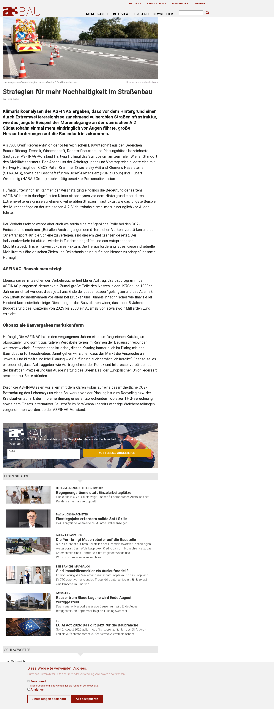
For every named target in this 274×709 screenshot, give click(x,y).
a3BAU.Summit (156, 3)
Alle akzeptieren (87, 698)
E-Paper (199, 3)
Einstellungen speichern (49, 698)
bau (8, 661)
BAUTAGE (135, 3)
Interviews (121, 14)
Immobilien (63, 593)
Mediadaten (180, 3)
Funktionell (38, 681)
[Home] (22, 11)
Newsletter (163, 14)
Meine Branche (97, 14)
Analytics (37, 689)
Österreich (18, 661)
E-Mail (12, 451)
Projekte (141, 14)
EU (57, 620)
